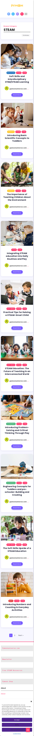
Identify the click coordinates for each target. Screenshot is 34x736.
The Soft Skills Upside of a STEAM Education (17, 549)
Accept (17, 720)
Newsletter (7, 659)
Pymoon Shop (7, 681)
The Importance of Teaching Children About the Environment (17, 197)
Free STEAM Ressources (12, 670)
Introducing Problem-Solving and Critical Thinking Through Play (17, 430)
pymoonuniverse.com (18, 89)
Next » (20, 635)
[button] (31, 701)
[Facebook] (9, 14)
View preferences (17, 730)
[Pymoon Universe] (17, 5)
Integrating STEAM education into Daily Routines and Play (17, 256)
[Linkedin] (13, 14)
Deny (17, 725)
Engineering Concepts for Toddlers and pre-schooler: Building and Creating (17, 490)
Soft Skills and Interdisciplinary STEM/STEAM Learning (17, 79)
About (3, 694)
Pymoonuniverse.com (10, 648)
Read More (17, 95)
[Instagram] (17, 14)
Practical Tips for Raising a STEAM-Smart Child (17, 313)
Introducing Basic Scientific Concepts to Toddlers (17, 138)
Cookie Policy (17, 733)
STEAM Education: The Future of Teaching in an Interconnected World (17, 371)
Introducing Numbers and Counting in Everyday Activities (17, 607)
